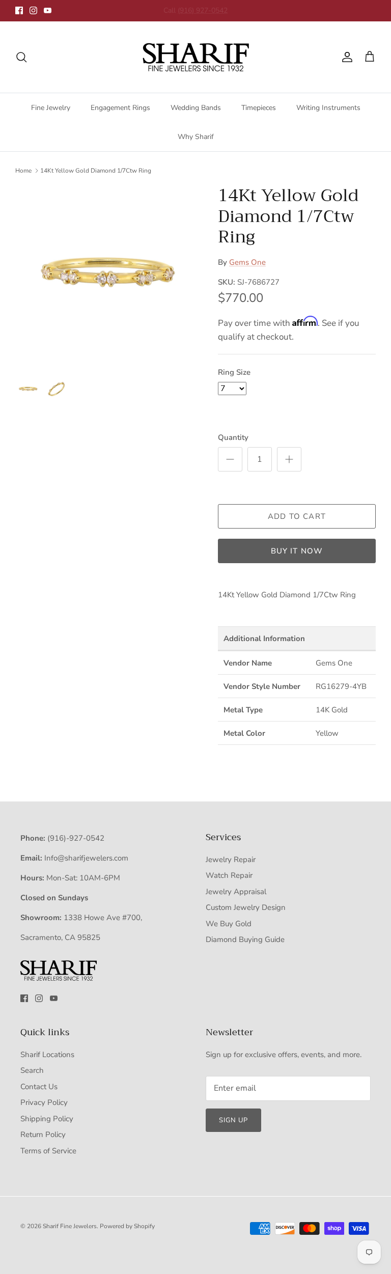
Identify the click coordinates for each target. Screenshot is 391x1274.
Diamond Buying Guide (245, 939)
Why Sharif (196, 137)
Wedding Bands (196, 108)
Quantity (233, 437)
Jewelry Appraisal (236, 892)
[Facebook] (19, 10)
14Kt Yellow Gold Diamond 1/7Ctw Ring (95, 171)
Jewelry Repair (231, 859)
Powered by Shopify (127, 1226)
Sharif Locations (47, 1054)
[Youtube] (47, 10)
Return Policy (43, 1134)
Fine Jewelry (50, 108)
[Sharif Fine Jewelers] (195, 57)
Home (23, 171)
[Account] (345, 57)
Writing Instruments (328, 108)
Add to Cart (297, 516)
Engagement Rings (120, 108)
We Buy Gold (229, 924)
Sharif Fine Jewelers (70, 1226)
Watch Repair (229, 875)
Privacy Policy (44, 1102)
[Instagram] (33, 10)
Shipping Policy (46, 1119)
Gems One (247, 262)
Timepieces (258, 108)
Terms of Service (48, 1151)
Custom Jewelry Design (246, 907)
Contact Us (39, 1087)
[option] (105, 275)
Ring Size (234, 372)
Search (32, 1070)
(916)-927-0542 (75, 838)
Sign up (233, 1120)
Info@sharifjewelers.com (86, 858)
